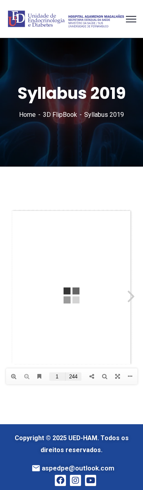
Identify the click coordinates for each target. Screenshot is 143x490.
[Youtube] (90, 480)
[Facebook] (60, 480)
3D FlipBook (60, 114)
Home (27, 114)
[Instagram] (75, 480)
